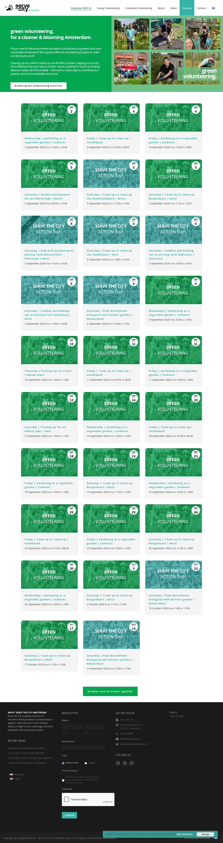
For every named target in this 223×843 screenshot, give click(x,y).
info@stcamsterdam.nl (130, 738)
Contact (201, 8)
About (161, 8)
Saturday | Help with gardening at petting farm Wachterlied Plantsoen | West (49, 254)
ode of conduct (177, 716)
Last (86, 732)
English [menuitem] (17, 778)
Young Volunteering (108, 8)
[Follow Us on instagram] (125, 763)
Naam (66, 720)
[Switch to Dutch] (213, 8)
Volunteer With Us (81, 8)
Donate (186, 8)
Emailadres (69, 741)
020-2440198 (126, 733)
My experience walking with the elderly (26, 748)
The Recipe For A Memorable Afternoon (26, 753)
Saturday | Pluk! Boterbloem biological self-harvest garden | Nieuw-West (110, 314)
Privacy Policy (71, 770)
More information (185, 834)
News (173, 8)
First (64, 732)
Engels (91, 762)
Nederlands (72, 762)
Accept (205, 834)
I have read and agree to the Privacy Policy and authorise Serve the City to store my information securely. (82, 780)
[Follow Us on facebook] (118, 763)
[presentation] (88, 799)
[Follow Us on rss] (131, 763)
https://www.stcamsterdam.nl (134, 744)
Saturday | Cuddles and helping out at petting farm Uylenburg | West (48, 314)
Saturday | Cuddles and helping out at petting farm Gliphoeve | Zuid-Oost (171, 254)
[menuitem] (17, 775)
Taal (64, 755)
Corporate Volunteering (138, 8)
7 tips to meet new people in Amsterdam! (27, 762)
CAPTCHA (67, 789)
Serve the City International (197, 838)
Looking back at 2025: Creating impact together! (30, 757)
